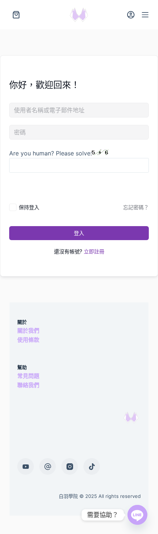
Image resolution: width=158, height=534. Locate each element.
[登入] (130, 14)
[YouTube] (25, 466)
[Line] (137, 515)
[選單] (145, 14)
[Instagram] (69, 466)
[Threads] (47, 466)
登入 (79, 233)
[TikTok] (91, 466)
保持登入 (29, 207)
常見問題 (28, 375)
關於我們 (28, 330)
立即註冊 (94, 251)
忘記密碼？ (136, 207)
